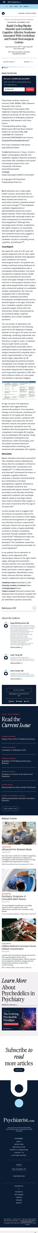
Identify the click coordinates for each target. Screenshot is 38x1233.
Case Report (11, 22)
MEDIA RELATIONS (19, 1147)
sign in (14, 694)
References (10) (9, 608)
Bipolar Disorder (31, 13)
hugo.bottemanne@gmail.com (16, 140)
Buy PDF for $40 (19, 690)
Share (16, 6)
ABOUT (19, 1141)
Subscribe (19, 1070)
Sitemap (27, 1224)
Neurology (21, 13)
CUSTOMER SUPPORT (19, 1155)
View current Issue (10, 808)
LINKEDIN (19, 1197)
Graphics (28, 62)
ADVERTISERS (19, 1144)
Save (11, 6)
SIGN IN (19, 1165)
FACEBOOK (19, 1192)
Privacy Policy (7, 1219)
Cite (20, 6)
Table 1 (27, 378)
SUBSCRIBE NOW (19, 1176)
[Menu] (4, 2)
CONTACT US (19, 1153)
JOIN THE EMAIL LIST (19, 1169)
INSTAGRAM (19, 1195)
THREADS (19, 1200)
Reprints (26, 6)
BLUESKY (19, 1203)
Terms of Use (16, 1219)
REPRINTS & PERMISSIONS (19, 1150)
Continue (30, 89)
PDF (7, 6)
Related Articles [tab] (8, 62)
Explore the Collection (8, 1005)
